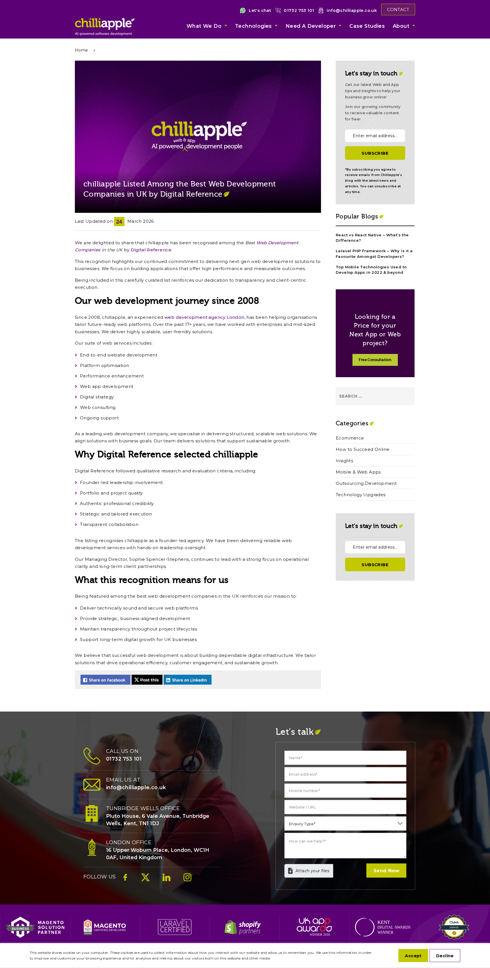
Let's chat (260, 10)
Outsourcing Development (366, 483)
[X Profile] (145, 880)
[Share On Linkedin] (188, 680)
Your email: (358, 124)
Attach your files (312, 870)
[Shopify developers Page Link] (244, 927)
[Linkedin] (166, 880)
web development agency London (204, 317)
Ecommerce (350, 438)
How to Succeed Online (362, 449)
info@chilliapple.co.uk (352, 10)
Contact (398, 9)
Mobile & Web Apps (358, 472)
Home (81, 50)
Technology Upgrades (361, 495)
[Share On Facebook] (105, 680)
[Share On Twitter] (147, 680)
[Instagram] (187, 880)
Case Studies (367, 26)
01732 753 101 (299, 10)
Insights (344, 460)
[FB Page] (125, 880)
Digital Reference (151, 249)
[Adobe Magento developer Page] (105, 927)
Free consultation (375, 360)
